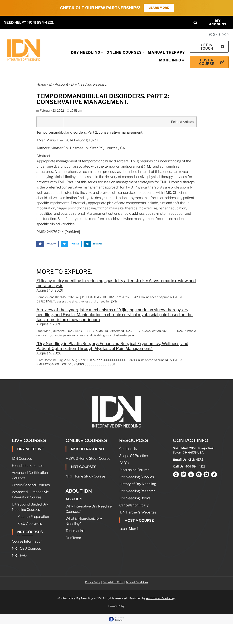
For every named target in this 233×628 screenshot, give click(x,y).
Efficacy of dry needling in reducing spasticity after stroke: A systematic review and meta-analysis (116, 283)
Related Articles (182, 122)
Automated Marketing (161, 598)
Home (41, 84)
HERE (200, 459)
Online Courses (124, 52)
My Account (58, 84)
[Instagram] (191, 474)
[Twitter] (183, 474)
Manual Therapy (166, 52)
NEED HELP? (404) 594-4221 (29, 22)
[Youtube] (199, 474)
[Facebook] (176, 474)
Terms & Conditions (137, 582)
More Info (170, 60)
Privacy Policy (92, 582)
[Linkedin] (206, 474)
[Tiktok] (214, 474)
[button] (195, 22)
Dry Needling (85, 52)
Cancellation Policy (113, 582)
